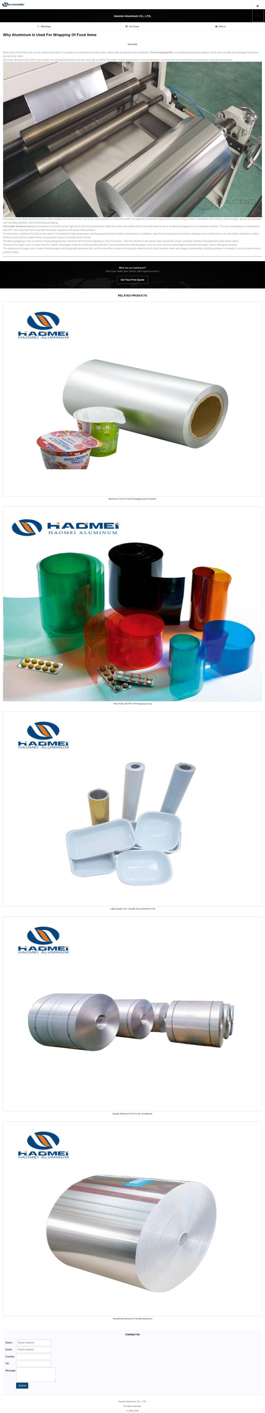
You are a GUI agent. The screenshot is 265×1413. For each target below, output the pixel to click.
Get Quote (134, 26)
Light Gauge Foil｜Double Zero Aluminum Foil (132, 908)
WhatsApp (46, 26)
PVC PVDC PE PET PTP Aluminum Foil (133, 704)
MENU (258, 15)
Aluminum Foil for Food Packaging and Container (132, 499)
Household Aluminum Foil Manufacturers (132, 1318)
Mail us (222, 26)
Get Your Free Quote (132, 279)
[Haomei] (13, 4)
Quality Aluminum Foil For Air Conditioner (132, 1113)
